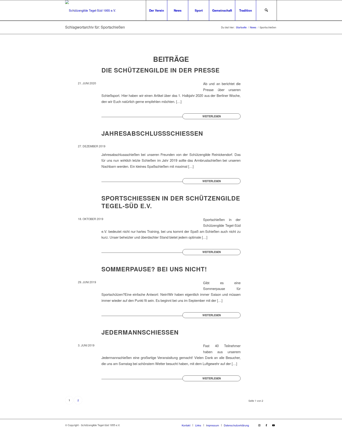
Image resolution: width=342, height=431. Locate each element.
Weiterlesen (211, 116)
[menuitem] (156, 10)
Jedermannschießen (140, 332)
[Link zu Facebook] (266, 424)
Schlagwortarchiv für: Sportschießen (95, 27)
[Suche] (266, 10)
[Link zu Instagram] (259, 424)
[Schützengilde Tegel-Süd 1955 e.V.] (90, 10)
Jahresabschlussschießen (152, 133)
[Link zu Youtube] (273, 424)
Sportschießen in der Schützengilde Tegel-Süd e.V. (170, 202)
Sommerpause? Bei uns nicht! (154, 269)
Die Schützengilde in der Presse (160, 70)
